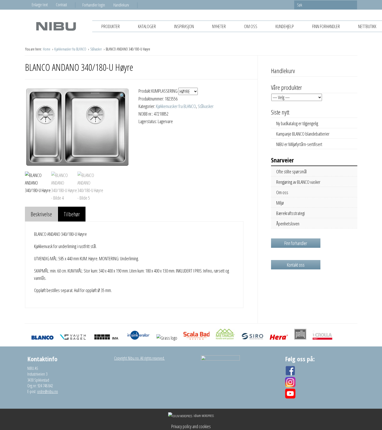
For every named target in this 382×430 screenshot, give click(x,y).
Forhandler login (93, 5)
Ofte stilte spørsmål (291, 171)
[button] (122, 95)
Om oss (250, 26)
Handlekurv (121, 5)
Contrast (61, 5)
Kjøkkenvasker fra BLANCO (70, 49)
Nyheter (219, 26)
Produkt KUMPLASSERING (158, 91)
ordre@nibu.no (47, 391)
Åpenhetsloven (287, 223)
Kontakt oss (296, 265)
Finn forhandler (326, 26)
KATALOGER (147, 26)
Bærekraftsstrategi (290, 213)
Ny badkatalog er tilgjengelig (297, 123)
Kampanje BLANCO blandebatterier (303, 134)
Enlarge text (40, 5)
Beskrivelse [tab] (41, 214)
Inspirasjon (184, 26)
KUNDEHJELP (284, 26)
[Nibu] (56, 26)
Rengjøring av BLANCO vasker (298, 182)
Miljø (280, 203)
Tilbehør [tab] (72, 214)
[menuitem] (97, 5)
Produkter (110, 26)
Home (47, 49)
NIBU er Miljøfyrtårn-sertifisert (299, 144)
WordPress (204, 416)
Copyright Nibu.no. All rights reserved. (139, 358)
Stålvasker (96, 49)
